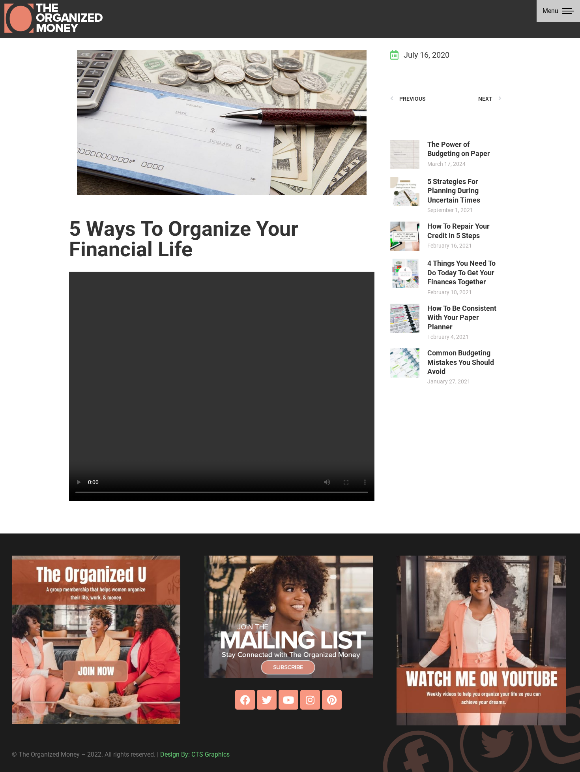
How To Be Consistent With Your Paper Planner (461, 317)
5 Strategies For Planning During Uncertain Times (453, 190)
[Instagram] (310, 700)
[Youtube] (288, 700)
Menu (550, 11)
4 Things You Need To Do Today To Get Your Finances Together (461, 272)
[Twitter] (267, 700)
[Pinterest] (332, 700)
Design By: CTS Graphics (195, 754)
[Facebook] (245, 700)
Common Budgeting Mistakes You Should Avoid (460, 362)
